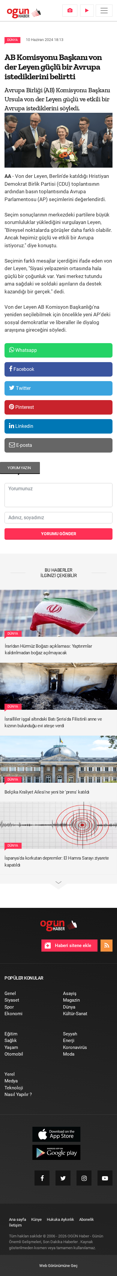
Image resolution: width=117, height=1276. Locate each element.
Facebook (23, 369)
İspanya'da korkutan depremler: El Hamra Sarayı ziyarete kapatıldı (56, 861)
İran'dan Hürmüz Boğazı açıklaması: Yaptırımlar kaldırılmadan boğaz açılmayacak (48, 649)
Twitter (23, 388)
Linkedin (23, 426)
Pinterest (24, 407)
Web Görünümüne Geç (58, 1265)
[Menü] (104, 11)
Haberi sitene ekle (72, 945)
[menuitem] (69, 11)
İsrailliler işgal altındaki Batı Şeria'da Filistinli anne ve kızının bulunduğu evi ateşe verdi (53, 722)
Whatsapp (25, 350)
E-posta (23, 445)
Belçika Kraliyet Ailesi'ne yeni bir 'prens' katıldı (46, 792)
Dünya (12, 40)
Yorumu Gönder (58, 533)
